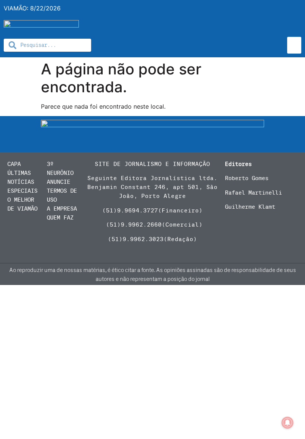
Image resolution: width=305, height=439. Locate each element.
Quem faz (60, 217)
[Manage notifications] (287, 423)
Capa (14, 164)
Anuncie (58, 182)
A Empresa (62, 208)
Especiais (22, 191)
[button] (294, 45)
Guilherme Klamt (250, 207)
